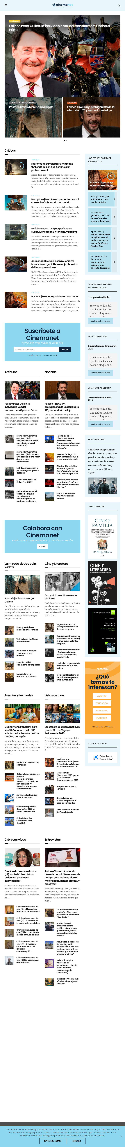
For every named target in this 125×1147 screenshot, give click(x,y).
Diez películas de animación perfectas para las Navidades (66, 800)
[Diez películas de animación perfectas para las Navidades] (49, 801)
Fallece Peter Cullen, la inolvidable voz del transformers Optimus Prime (59, 28)
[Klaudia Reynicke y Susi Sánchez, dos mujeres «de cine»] (49, 982)
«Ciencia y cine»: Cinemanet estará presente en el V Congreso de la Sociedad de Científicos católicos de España (68, 442)
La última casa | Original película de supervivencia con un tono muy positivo (54, 230)
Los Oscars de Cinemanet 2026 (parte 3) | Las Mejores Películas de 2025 (62, 730)
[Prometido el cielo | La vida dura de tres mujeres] (9, 654)
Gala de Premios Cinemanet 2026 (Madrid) (24, 821)
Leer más (77, 1141)
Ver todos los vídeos (100, 321)
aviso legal (51, 355)
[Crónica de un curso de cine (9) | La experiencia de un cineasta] (9, 960)
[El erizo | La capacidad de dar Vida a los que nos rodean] (49, 666)
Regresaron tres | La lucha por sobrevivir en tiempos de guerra (67, 627)
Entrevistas (53, 839)
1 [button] (64, 140)
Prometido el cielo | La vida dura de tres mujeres (26, 653)
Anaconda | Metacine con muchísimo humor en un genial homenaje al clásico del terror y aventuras (54, 264)
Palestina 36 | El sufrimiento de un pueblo (28, 663)
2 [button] (66, 140)
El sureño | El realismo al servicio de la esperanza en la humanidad (68, 677)
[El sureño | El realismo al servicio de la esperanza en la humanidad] (49, 678)
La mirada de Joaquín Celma (23, 103)
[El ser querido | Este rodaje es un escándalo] (9, 630)
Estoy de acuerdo (53, 1141)
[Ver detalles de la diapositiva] (102, 757)
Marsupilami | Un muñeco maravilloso (26, 675)
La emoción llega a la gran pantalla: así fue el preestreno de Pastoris (67, 457)
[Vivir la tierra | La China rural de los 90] (9, 642)
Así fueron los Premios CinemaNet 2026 (26, 796)
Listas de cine (54, 695)
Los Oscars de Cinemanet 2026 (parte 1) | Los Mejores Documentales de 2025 (67, 776)
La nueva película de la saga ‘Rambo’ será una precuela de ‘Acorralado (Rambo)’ (68, 483)
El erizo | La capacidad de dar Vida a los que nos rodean (68, 666)
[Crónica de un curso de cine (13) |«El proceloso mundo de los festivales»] (9, 909)
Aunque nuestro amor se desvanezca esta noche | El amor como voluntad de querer (68, 640)
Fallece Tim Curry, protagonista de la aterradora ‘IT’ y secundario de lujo (90, 108)
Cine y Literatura (56, 563)
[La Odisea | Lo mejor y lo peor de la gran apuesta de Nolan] (9, 471)
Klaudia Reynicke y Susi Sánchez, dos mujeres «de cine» (67, 981)
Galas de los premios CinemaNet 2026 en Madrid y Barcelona (26, 809)
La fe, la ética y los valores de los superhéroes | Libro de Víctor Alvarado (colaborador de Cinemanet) (67, 966)
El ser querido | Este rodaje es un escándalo (27, 628)
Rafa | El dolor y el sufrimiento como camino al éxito (100, 199)
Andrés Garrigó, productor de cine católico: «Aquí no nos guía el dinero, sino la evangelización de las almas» (67, 929)
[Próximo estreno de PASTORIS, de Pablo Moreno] (49, 496)
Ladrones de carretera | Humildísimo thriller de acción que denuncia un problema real (52, 167)
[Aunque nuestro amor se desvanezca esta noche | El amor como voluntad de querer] (49, 639)
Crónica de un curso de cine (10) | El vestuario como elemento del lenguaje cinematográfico (27, 946)
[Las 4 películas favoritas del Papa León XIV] (49, 813)
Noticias (72, 103)
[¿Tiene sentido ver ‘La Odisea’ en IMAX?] (9, 483)
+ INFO (42, 546)
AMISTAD (101, 695)
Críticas (10, 150)
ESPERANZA (101, 710)
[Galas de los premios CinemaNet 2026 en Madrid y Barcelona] (9, 809)
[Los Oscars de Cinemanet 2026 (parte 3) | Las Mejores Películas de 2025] (62, 713)
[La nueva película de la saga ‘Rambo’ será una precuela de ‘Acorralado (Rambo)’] (49, 483)
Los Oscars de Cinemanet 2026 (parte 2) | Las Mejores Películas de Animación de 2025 (68, 763)
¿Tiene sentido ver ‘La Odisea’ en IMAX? (26, 481)
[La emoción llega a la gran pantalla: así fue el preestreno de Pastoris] (49, 457)
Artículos (15, 21)
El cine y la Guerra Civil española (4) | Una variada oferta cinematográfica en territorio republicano (26, 496)
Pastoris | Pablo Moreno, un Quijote (31, 107)
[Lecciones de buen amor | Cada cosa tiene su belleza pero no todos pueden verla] (49, 653)
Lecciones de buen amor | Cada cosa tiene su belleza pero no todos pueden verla (68, 653)
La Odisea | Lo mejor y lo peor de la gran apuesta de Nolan (27, 470)
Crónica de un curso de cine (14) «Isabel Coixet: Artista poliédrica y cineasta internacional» (20, 875)
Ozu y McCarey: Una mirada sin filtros (61, 597)
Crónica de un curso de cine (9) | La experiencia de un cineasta (27, 960)
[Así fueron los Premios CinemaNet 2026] (9, 798)
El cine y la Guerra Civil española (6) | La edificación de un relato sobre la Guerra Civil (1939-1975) (27, 440)
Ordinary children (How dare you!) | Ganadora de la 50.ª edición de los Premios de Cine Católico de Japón (22, 731)
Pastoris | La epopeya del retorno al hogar (55, 296)
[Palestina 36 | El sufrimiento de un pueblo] (9, 665)
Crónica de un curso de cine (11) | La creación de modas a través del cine (27, 932)
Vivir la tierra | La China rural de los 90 (27, 640)
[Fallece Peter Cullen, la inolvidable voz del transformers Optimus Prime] (22, 390)
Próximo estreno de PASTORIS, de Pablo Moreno (66, 496)
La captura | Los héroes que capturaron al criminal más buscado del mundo (55, 201)
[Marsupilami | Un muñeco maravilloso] (9, 677)
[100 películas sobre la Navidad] (49, 789)
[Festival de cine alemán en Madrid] (9, 765)
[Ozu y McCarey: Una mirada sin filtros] (62, 581)
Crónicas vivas (15, 839)
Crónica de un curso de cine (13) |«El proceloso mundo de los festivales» (27, 909)
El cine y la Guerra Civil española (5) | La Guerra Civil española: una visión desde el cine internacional (28, 456)
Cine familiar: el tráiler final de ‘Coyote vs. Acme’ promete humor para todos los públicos (67, 470)
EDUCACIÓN (102, 703)
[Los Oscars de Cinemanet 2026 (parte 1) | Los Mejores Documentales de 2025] (49, 776)
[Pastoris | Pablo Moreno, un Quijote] (33, 112)
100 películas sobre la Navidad (66, 787)
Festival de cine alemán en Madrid (27, 763)
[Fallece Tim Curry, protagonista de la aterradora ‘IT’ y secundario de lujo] (62, 390)
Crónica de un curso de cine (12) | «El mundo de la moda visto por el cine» (28, 921)
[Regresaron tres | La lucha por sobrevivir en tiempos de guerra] (49, 627)
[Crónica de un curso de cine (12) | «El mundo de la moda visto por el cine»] (9, 921)
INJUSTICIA (101, 717)
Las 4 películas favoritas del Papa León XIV (68, 811)
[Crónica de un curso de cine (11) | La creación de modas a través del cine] (9, 933)
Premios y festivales (19, 695)
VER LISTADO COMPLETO (102, 726)
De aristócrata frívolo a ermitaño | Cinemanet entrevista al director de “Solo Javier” (68, 913)
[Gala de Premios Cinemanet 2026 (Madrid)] (9, 821)
